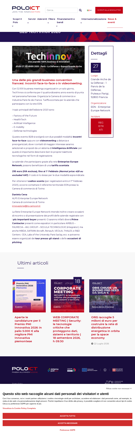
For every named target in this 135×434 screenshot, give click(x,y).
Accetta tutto (67, 416)
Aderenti (42, 19)
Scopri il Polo (17, 21)
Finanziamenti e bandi (66, 21)
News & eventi (112, 21)
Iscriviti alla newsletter (109, 10)
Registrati (101, 126)
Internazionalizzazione (93, 19)
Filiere (51, 19)
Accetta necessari (67, 423)
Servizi (32, 19)
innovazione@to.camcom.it (26, 206)
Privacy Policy (17, 383)
